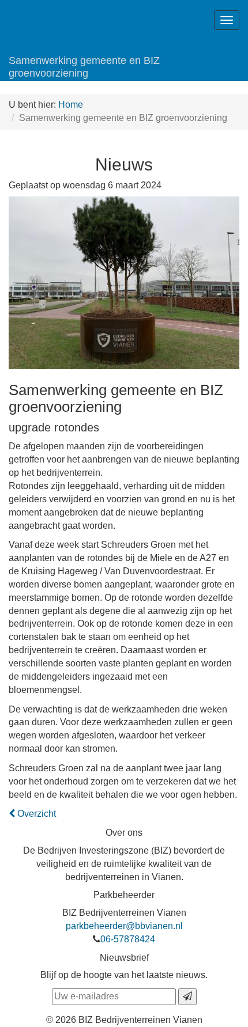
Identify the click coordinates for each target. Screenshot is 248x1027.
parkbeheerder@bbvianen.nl (124, 926)
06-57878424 (127, 939)
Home (70, 104)
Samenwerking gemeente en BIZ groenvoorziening (84, 67)
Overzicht (35, 813)
